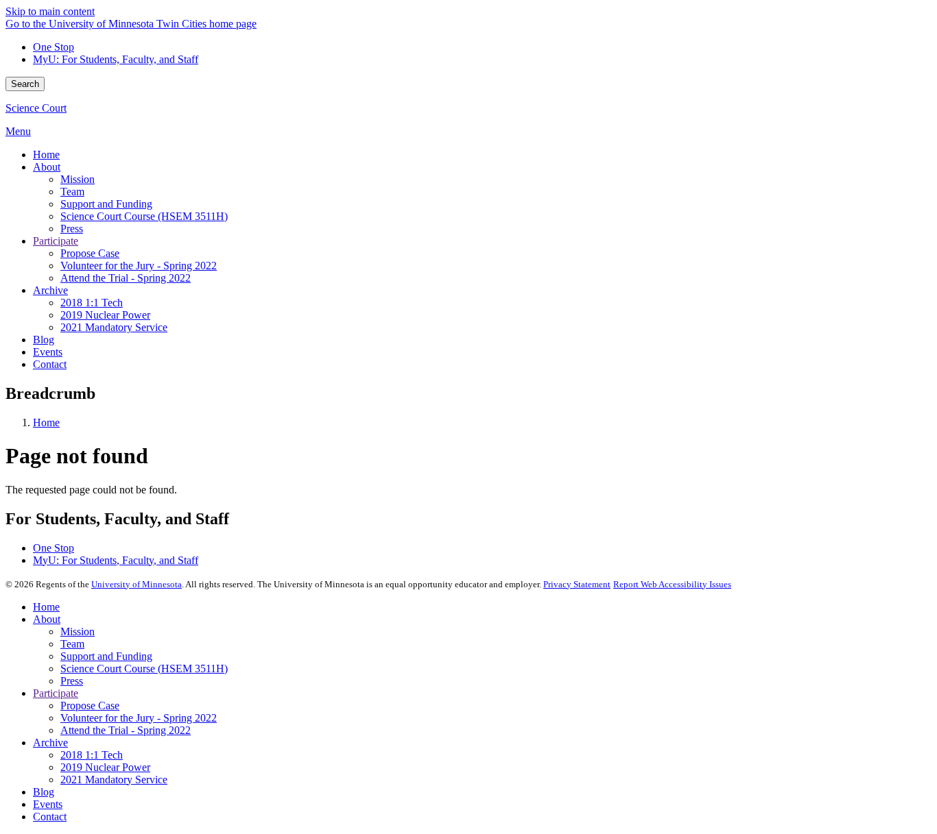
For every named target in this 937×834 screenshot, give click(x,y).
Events (47, 804)
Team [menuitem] (72, 191)
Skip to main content (50, 11)
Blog (43, 792)
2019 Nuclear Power (105, 767)
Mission (77, 631)
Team (72, 644)
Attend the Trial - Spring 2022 (125, 730)
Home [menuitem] (46, 154)
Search (25, 84)
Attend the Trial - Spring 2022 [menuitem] (125, 278)
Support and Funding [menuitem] (106, 204)
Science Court (36, 108)
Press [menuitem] (71, 228)
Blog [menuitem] (43, 339)
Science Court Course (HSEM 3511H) (144, 668)
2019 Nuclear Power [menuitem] (105, 315)
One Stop (53, 47)
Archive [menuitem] (50, 290)
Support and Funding (106, 656)
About (46, 619)
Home (46, 422)
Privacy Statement (576, 584)
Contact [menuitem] (50, 364)
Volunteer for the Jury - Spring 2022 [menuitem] (138, 265)
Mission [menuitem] (77, 179)
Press (71, 681)
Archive (50, 742)
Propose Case (89, 705)
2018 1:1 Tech (91, 755)
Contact (50, 816)
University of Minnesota (136, 584)
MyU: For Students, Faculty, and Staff (115, 59)
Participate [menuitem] (55, 241)
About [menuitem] (46, 167)
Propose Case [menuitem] (89, 253)
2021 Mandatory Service (113, 779)
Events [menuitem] (47, 352)
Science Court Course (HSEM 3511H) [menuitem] (144, 216)
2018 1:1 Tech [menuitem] (91, 302)
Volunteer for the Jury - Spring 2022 (138, 718)
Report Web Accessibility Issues (672, 584)
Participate (55, 693)
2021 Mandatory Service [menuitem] (113, 327)
